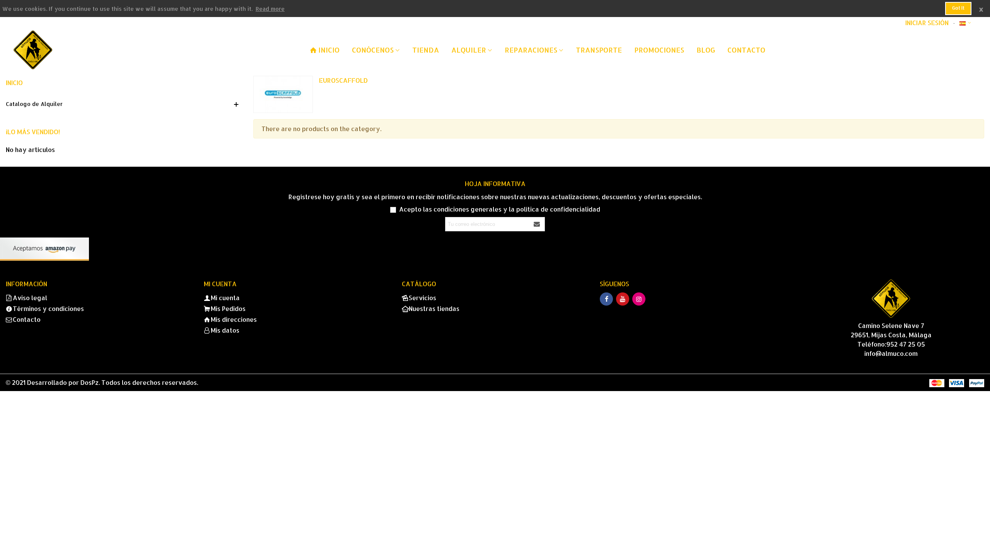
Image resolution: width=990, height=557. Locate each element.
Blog (705, 49)
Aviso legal (30, 298)
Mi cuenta (225, 298)
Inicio (14, 83)
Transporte (599, 49)
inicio (329, 49)
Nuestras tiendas (434, 308)
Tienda (425, 49)
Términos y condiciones (48, 308)
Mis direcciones (234, 319)
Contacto (746, 49)
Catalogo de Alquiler (34, 104)
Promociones (659, 49)
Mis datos (225, 330)
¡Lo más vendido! (33, 132)
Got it (958, 8)
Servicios (422, 298)
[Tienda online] (56, 50)
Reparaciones (531, 49)
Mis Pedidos (228, 308)
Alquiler (468, 49)
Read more (270, 8)
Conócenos (373, 49)
